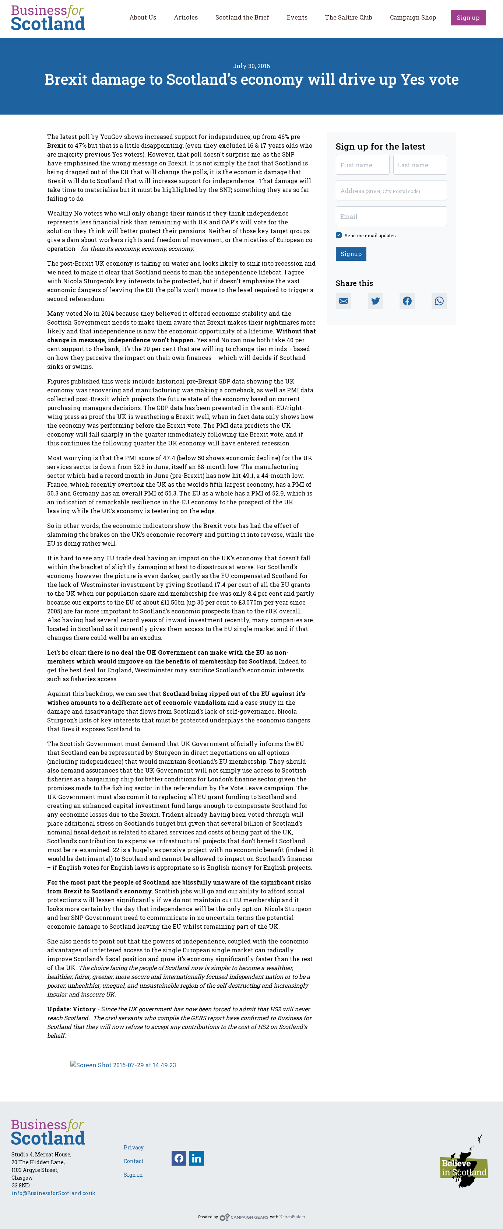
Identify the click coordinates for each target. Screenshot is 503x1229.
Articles (186, 17)
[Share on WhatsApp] (439, 301)
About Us (142, 17)
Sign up (468, 17)
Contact (134, 1161)
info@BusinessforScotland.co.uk (53, 1193)
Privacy (134, 1147)
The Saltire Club (348, 17)
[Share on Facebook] (407, 301)
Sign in (133, 1174)
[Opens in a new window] (464, 1160)
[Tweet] (375, 301)
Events (297, 17)
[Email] (343, 301)
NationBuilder (292, 1216)
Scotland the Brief (242, 17)
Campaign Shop (413, 17)
